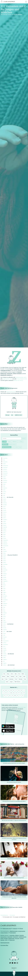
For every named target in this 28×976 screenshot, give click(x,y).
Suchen (23, 438)
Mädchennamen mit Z (20, 377)
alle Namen (13, 932)
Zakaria (5, 488)
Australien (12, 935)
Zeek (4, 549)
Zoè (4, 631)
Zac (4, 460)
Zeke (4, 553)
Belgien (17, 935)
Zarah (4, 510)
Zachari (5, 469)
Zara (4, 506)
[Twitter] (10, 963)
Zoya (4, 633)
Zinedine (5, 599)
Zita (4, 607)
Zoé (4, 635)
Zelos (4, 562)
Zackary (5, 480)
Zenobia (5, 570)
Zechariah (5, 545)
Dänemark (9, 937)
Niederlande (11, 938)
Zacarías (5, 458)
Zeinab (5, 551)
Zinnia (4, 605)
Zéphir (4, 663)
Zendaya (5, 564)
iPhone (21, 928)
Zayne (4, 529)
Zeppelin (5, 581)
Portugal (17, 938)
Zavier (4, 523)
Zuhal (4, 648)
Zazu (4, 532)
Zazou (4, 530)
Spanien (2, 940)
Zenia (4, 568)
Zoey (4, 616)
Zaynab (5, 527)
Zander (5, 504)
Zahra (4, 478)
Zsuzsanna (5, 640)
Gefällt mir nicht (18, 415)
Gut (12, 415)
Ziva (4, 611)
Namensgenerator (10, 391)
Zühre (4, 665)
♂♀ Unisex (20, 441)
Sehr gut (7, 415)
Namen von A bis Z (18, 380)
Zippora (5, 603)
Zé (3, 661)
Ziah (4, 594)
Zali (4, 495)
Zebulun (5, 544)
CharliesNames (4, 915)
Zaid (4, 484)
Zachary (5, 471)
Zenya (4, 579)
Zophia (5, 629)
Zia (4, 586)
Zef (4, 547)
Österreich (12, 940)
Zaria (4, 508)
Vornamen (12, 915)
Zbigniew (5, 540)
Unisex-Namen (4, 932)
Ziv (4, 609)
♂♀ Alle (4, 441)
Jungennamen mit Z (7, 379)
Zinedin (5, 596)
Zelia (4, 557)
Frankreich (15, 937)
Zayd (4, 521)
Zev (4, 583)
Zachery (5, 475)
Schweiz (22, 938)
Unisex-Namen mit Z (22, 379)
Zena (4, 571)
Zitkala (4, 612)
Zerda (4, 577)
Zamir (4, 499)
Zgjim (4, 592)
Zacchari (5, 467)
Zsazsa (4, 637)
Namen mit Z (4, 454)
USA (6, 940)
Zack (4, 476)
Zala (4, 493)
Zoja (4, 620)
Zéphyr (5, 659)
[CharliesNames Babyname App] (8, 1)
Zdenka (5, 542)
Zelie (4, 558)
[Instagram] (17, 963)
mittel (16, 447)
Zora (4, 626)
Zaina (4, 491)
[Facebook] (12, 963)
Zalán (4, 501)
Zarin (4, 517)
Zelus (4, 560)
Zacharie (5, 473)
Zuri (4, 646)
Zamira (5, 502)
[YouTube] (15, 963)
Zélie (4, 657)
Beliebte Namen (12, 444)
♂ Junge (9, 441)
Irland (2, 938)
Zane (4, 514)
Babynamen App (22, 707)
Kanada (6, 938)
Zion (4, 601)
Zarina (4, 512)
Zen (4, 566)
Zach (4, 463)
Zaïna (4, 538)
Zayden (5, 519)
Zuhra (4, 642)
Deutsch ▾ (14, 968)
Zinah (4, 598)
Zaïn (4, 536)
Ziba (4, 588)
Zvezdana (5, 644)
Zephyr (5, 573)
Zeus (4, 584)
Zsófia (4, 653)
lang (20, 447)
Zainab (5, 482)
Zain (4, 489)
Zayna (4, 525)
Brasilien (22, 935)
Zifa (4, 590)
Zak (4, 486)
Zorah (4, 627)
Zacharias (5, 465)
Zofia (4, 624)
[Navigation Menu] (26, 2)
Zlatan (4, 622)
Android (15, 928)
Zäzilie (4, 650)
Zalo (4, 497)
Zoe (4, 618)
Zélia (4, 652)
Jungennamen (21, 931)
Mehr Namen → (18, 681)
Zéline (4, 655)
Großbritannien (22, 937)
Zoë (4, 639)
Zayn (4, 534)
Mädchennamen (14, 931)
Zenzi (4, 575)
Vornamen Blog (4, 945)
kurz (13, 447)
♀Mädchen (14, 441)
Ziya (4, 614)
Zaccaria (5, 461)
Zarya (4, 516)
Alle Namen (5, 444)
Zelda (4, 555)
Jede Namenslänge (7, 447)
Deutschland (4, 937)
